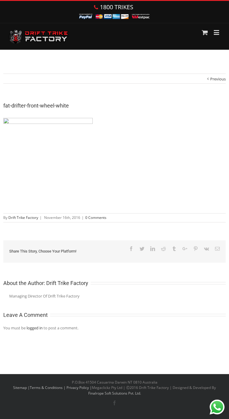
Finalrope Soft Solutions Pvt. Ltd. (114, 393)
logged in (35, 328)
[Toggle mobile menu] (217, 32)
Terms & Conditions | (48, 387)
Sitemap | (21, 387)
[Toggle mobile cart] (205, 32)
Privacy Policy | (79, 387)
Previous (218, 79)
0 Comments (95, 217)
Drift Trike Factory (23, 217)
